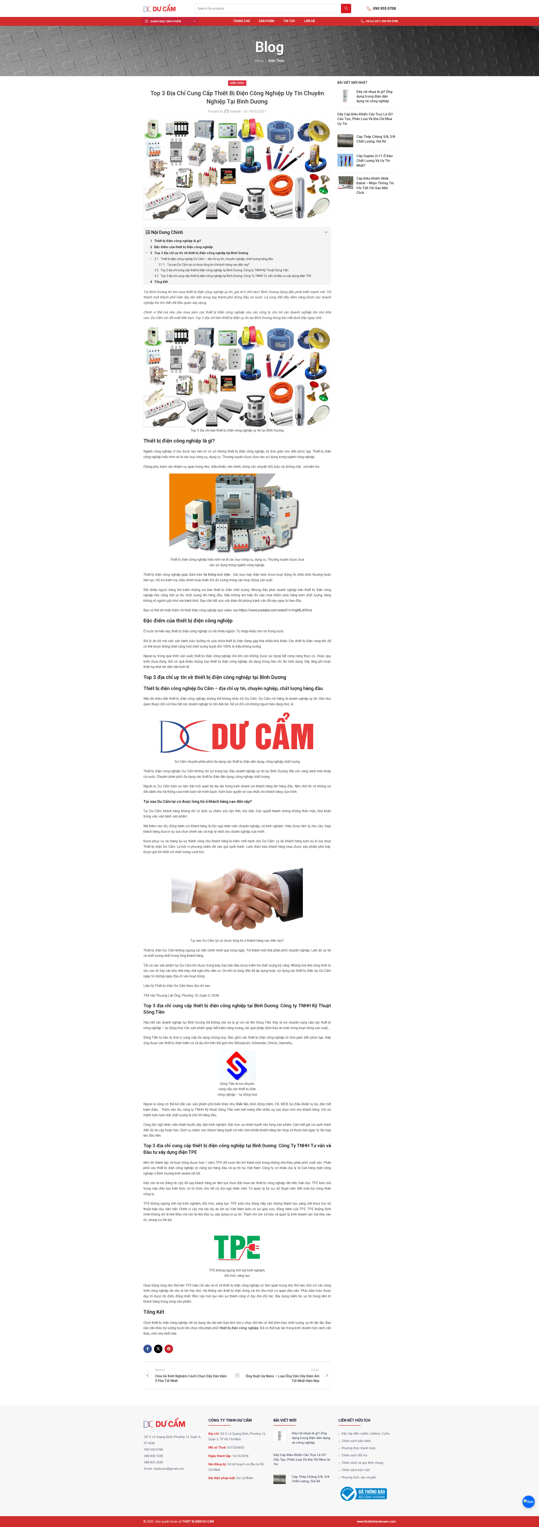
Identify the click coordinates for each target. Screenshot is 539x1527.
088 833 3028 (153, 1462)
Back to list (237, 1375)
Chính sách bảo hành (356, 1441)
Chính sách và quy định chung (362, 1463)
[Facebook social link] (147, 1349)
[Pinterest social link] (169, 1349)
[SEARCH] (346, 8)
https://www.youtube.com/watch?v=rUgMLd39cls (275, 610)
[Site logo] (161, 8)
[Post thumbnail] (345, 97)
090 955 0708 (153, 1450)
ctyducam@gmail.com (168, 1469)
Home (259, 61)
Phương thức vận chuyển (359, 1477)
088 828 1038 (153, 1456)
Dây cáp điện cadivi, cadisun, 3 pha (365, 1433)
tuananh (235, 111)
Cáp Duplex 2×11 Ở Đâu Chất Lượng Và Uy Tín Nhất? (374, 161)
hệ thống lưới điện (217, 575)
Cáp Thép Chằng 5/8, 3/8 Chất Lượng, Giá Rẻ (310, 1479)
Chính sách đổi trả (354, 1455)
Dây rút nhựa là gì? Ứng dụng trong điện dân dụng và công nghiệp (374, 96)
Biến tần (242, 1104)
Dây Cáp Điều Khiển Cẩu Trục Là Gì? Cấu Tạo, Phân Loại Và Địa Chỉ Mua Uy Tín (365, 119)
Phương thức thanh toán (358, 1448)
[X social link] (158, 1349)
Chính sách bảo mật (356, 1470)
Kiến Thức (276, 61)
